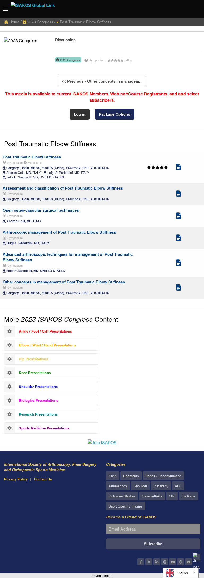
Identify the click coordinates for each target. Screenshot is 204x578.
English (182, 572)
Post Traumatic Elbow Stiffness (85, 21)
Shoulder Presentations (38, 386)
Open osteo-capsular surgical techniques (41, 210)
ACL (178, 485)
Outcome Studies (122, 496)
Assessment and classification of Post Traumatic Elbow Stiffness (63, 188)
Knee (113, 475)
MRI (172, 496)
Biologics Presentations (38, 400)
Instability (161, 485)
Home (13, 21)
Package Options (114, 114)
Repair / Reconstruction (163, 475)
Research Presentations (38, 414)
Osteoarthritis (152, 496)
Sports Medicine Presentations (44, 427)
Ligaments (131, 475)
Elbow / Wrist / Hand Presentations (47, 344)
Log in (80, 114)
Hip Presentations (33, 358)
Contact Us (43, 478)
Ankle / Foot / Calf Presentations (45, 331)
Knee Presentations (35, 372)
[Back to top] (186, 544)
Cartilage (188, 496)
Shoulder (140, 485)
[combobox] (181, 573)
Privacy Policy (16, 478)
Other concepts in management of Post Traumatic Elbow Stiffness (64, 282)
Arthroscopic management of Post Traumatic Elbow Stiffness (59, 232)
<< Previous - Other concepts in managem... (102, 81)
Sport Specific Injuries (126, 506)
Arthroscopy (118, 485)
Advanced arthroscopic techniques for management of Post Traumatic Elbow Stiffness (68, 257)
